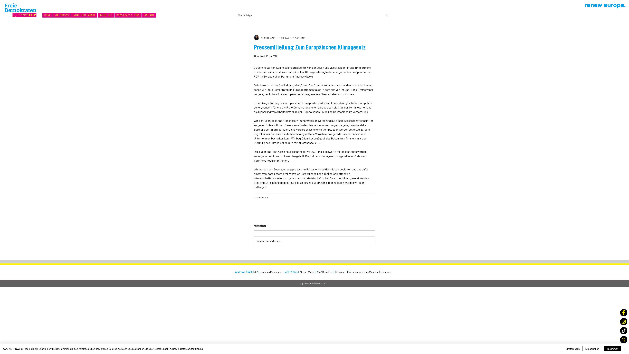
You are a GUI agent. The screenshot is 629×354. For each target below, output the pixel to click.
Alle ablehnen (592, 348)
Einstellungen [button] (573, 348)
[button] (84, 15)
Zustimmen (612, 348)
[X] (623, 339)
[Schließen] (625, 348)
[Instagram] (623, 321)
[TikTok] (623, 330)
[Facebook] (623, 312)
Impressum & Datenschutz (313, 283)
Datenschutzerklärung (191, 348)
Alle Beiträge (245, 15)
